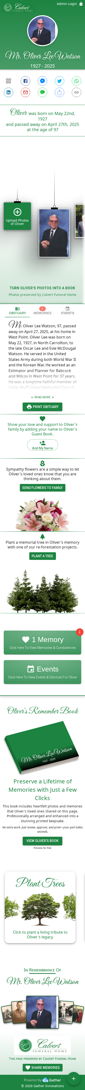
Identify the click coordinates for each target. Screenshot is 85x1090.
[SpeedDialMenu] (73, 1078)
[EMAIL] (25, 92)
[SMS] (42, 92)
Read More (42, 397)
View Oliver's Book (42, 841)
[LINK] (76, 92)
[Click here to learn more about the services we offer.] (42, 1046)
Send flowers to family (42, 488)
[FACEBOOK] (25, 81)
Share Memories (45, 1068)
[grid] (42, 228)
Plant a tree (42, 556)
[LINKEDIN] (8, 92)
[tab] (17, 311)
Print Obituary (45, 407)
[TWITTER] (59, 81)
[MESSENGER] (42, 81)
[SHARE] (59, 92)
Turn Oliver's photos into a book (42, 288)
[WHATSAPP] (76, 81)
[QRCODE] (8, 81)
